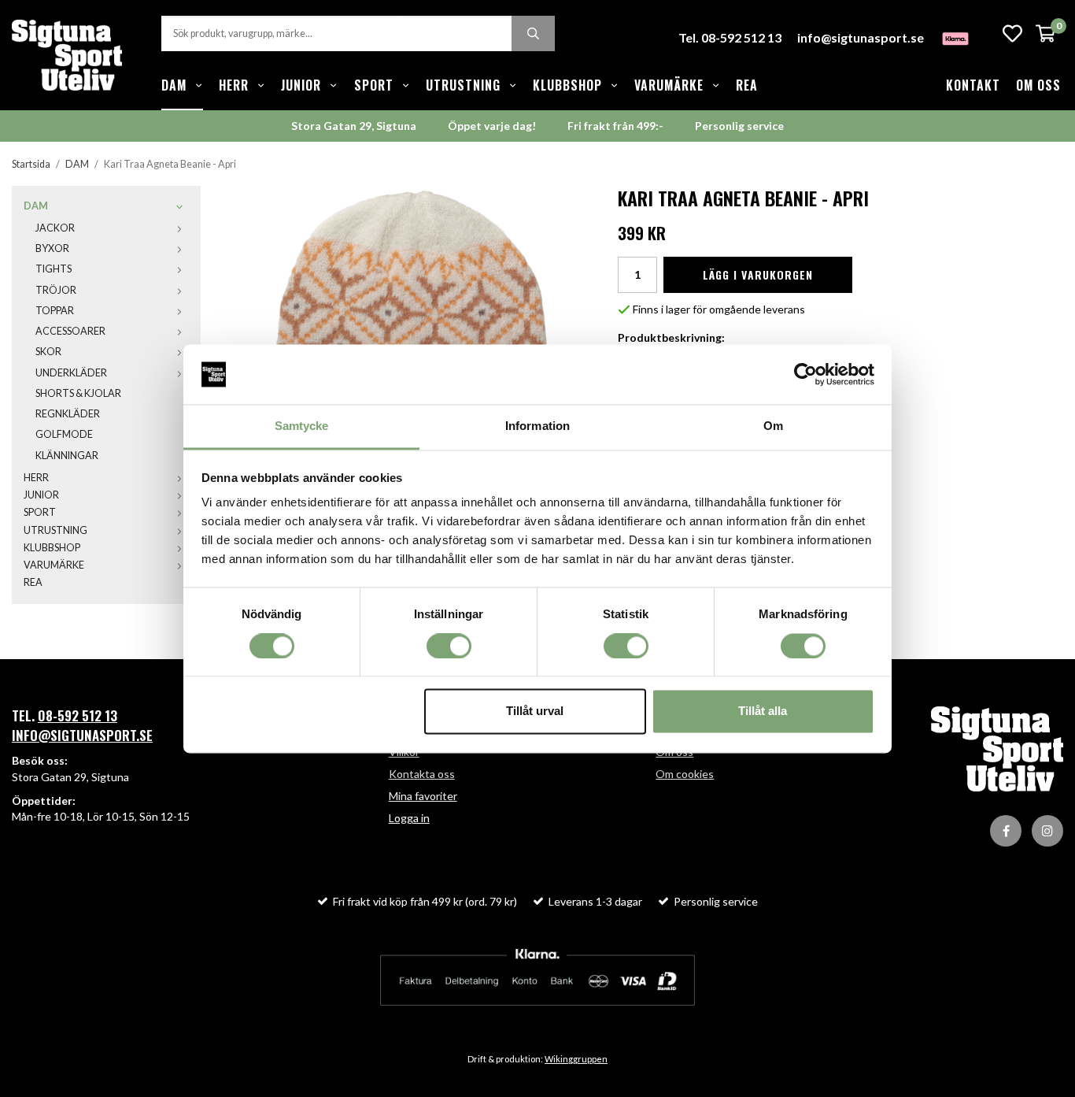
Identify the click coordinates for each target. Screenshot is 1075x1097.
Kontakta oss (422, 773)
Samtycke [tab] (302, 426)
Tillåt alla (762, 711)
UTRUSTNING (463, 85)
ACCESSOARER (70, 331)
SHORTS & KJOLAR (78, 393)
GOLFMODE (64, 434)
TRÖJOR (55, 290)
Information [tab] (537, 426)
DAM (174, 85)
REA (747, 85)
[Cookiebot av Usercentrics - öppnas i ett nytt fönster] (805, 374)
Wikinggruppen (576, 1059)
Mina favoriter (423, 795)
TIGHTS (53, 269)
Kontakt (973, 85)
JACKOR (55, 228)
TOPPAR (54, 311)
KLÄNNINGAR (66, 455)
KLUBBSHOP (567, 85)
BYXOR (52, 248)
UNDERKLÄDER (71, 373)
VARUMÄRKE (669, 85)
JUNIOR (301, 85)
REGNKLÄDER (67, 414)
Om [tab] (773, 426)
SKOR (48, 352)
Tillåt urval (534, 711)
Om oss (1038, 85)
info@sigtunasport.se (860, 37)
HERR (234, 85)
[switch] (449, 645)
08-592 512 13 (77, 715)
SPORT (373, 85)
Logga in (409, 818)
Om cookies (685, 773)
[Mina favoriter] (1012, 33)
